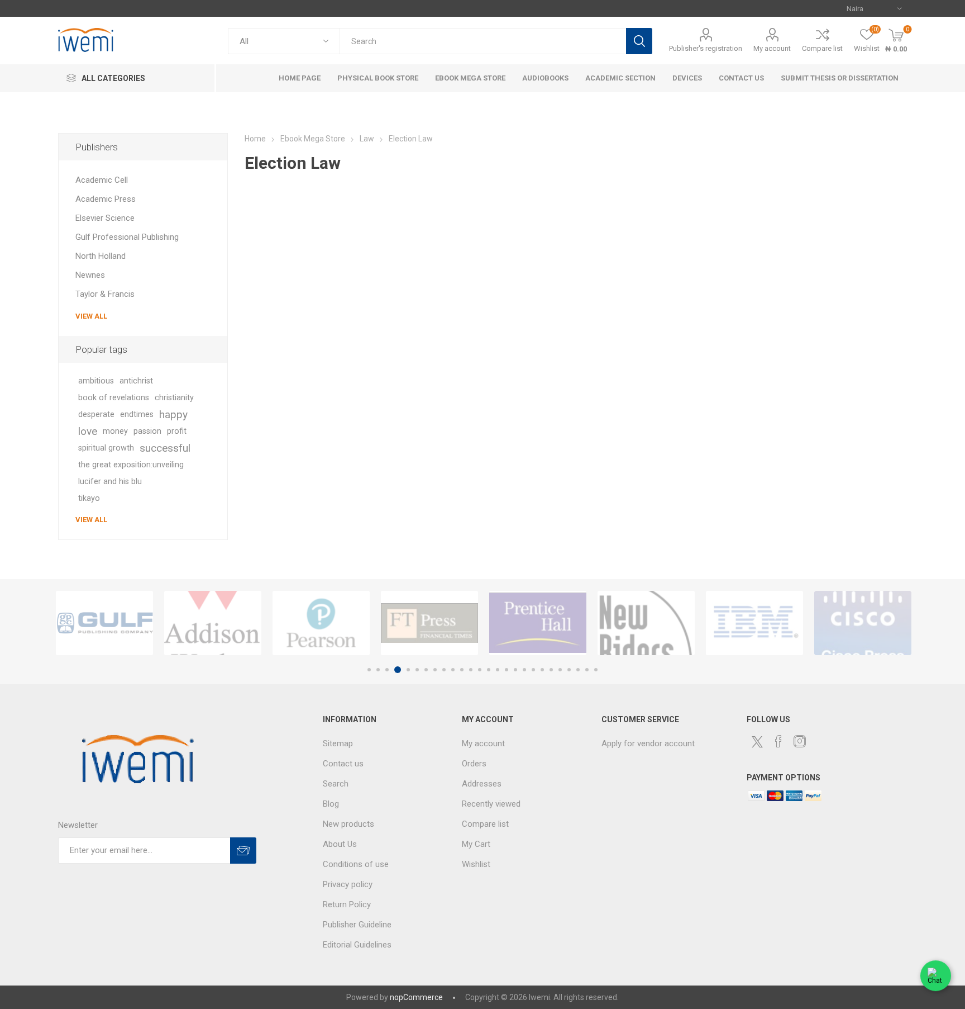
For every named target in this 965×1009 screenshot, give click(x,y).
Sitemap (338, 743)
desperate (96, 414)
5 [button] (408, 669)
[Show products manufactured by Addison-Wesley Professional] (212, 623)
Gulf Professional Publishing (127, 237)
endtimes (137, 414)
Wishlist (476, 864)
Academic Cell (101, 180)
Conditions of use (356, 864)
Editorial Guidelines (357, 945)
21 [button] (551, 669)
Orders (474, 764)
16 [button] (506, 669)
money (115, 431)
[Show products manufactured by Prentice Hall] (537, 623)
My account (772, 48)
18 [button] (524, 669)
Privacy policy (347, 884)
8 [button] (435, 669)
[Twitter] (757, 742)
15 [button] (497, 669)
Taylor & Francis (105, 294)
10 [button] (453, 669)
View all (91, 316)
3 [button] (387, 669)
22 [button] (560, 669)
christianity (174, 397)
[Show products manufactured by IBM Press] (754, 623)
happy (173, 414)
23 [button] (569, 669)
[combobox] (483, 41)
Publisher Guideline (357, 925)
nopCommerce (416, 997)
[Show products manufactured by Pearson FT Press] (321, 623)
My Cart (476, 844)
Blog (331, 804)
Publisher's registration (705, 48)
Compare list (822, 48)
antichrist (136, 381)
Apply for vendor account (648, 743)
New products (348, 824)
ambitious (96, 381)
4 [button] (397, 669)
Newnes (90, 275)
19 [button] (533, 669)
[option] (104, 623)
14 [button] (488, 669)
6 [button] (417, 669)
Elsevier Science (105, 218)
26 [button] (596, 669)
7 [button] (426, 669)
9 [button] (444, 669)
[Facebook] (778, 741)
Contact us (343, 764)
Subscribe (243, 850)
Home (255, 138)
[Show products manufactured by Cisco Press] (862, 623)
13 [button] (479, 669)
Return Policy (347, 904)
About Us (340, 844)
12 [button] (470, 669)
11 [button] (462, 669)
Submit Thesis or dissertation (840, 78)
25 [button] (587, 669)
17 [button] (515, 669)
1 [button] (369, 669)
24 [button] (578, 669)
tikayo (89, 498)
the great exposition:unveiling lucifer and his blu (131, 473)
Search (639, 41)
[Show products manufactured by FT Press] (429, 623)
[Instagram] (800, 741)
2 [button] (378, 669)
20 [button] (542, 669)
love (87, 431)
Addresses (481, 784)
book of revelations (113, 397)
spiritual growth (106, 448)
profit (177, 431)
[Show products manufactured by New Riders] (646, 623)
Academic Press (105, 199)
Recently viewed (491, 804)
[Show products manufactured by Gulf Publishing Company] (104, 623)
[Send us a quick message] (935, 977)
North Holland (100, 256)
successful (165, 448)
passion (147, 431)
